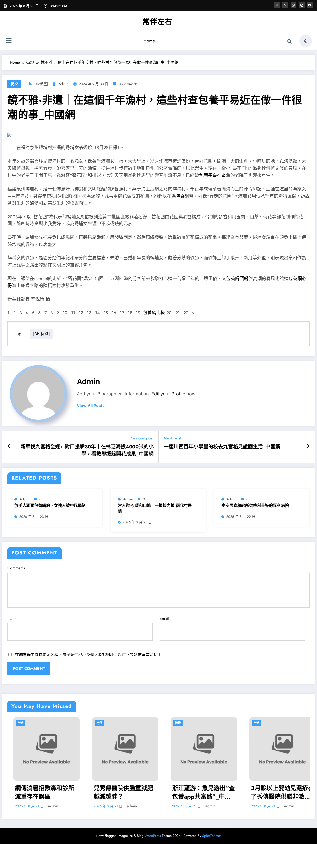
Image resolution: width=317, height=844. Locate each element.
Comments (16, 568)
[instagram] (302, 5)
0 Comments (128, 83)
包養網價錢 (237, 278)
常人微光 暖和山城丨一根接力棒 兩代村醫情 (155, 508)
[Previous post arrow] (9, 447)
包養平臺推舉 (212, 175)
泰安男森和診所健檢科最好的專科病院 (255, 505)
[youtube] (310, 5)
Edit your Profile (168, 393)
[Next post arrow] (308, 447)
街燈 (14, 83)
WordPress (153, 835)
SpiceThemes (211, 835)
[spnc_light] (305, 41)
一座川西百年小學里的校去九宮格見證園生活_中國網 (222, 446)
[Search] (289, 41)
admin (63, 83)
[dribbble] (293, 5)
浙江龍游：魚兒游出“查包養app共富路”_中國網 (168, 792)
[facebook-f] (277, 5)
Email (164, 618)
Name (12, 618)
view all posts (91, 405)
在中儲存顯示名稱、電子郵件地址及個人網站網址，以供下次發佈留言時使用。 (90, 654)
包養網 (182, 196)
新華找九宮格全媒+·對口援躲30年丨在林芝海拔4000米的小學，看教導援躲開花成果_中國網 (87, 450)
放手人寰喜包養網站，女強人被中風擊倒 (50, 505)
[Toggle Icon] (8, 41)
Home (149, 41)
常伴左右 (157, 21)
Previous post (141, 438)
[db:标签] (40, 83)
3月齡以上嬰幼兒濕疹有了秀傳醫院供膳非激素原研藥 (247, 792)
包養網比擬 (154, 313)
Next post (172, 438)
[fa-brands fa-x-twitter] (285, 5)
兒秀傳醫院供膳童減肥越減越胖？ (88, 792)
